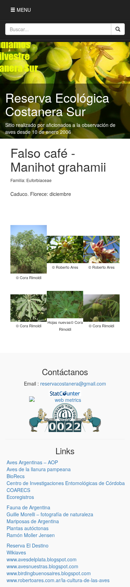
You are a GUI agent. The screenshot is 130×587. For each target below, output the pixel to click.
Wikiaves (16, 552)
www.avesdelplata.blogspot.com (42, 559)
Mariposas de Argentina (33, 521)
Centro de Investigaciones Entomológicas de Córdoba (66, 483)
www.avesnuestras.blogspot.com (42, 566)
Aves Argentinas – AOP (32, 462)
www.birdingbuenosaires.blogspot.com (49, 573)
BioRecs (16, 476)
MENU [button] (23, 9)
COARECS (18, 489)
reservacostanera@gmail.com (73, 383)
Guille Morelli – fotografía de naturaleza (50, 514)
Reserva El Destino (28, 545)
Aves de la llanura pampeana (39, 469)
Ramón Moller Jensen (31, 535)
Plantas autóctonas (28, 528)
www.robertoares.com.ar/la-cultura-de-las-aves (58, 580)
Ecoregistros (20, 496)
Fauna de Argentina (28, 507)
